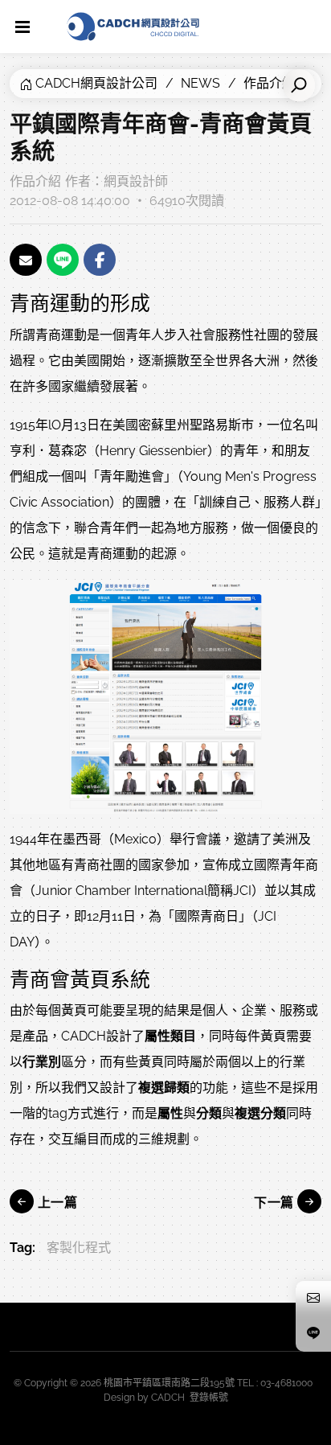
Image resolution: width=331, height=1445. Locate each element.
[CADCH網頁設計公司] (133, 26)
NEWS (200, 83)
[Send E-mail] (26, 260)
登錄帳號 (209, 1397)
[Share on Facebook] (100, 260)
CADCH (168, 1397)
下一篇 (275, 1202)
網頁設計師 (136, 181)
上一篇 (55, 1202)
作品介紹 (35, 181)
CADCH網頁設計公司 (96, 83)
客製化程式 (79, 1247)
